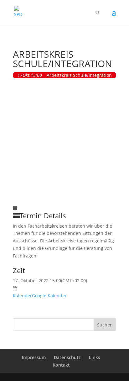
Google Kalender (49, 296)
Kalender (22, 296)
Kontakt (61, 365)
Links (94, 357)
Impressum (34, 357)
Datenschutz (67, 357)
